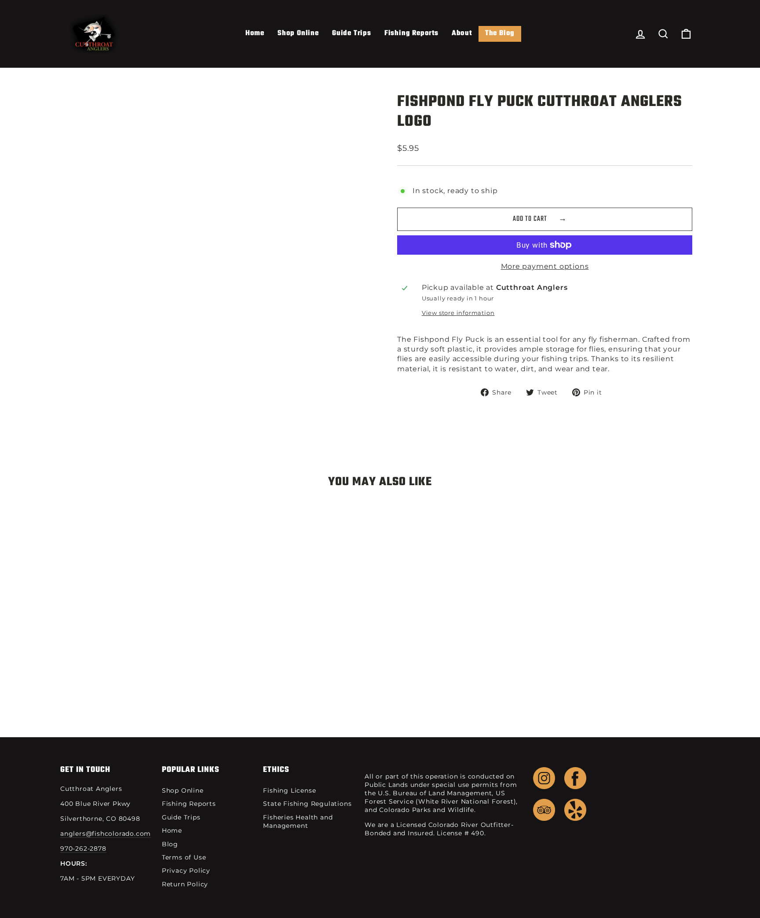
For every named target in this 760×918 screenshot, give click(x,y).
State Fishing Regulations (307, 803)
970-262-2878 (83, 848)
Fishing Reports (411, 33)
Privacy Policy (186, 870)
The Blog (500, 33)
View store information (458, 313)
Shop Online (298, 33)
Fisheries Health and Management (297, 821)
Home (254, 33)
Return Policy (185, 884)
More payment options (545, 266)
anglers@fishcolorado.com (105, 833)
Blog (170, 844)
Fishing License (289, 790)
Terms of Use (184, 857)
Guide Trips (351, 33)
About (462, 33)
